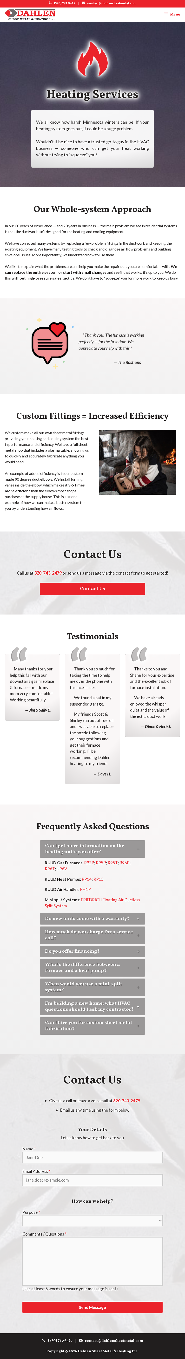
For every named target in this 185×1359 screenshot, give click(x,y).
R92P (89, 862)
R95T (113, 862)
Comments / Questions (44, 1234)
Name (29, 1148)
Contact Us (92, 588)
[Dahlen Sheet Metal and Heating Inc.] (30, 15)
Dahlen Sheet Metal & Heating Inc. (108, 1351)
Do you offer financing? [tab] (72, 951)
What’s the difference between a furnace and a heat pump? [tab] (82, 967)
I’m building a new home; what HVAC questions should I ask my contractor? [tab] (89, 1006)
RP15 (98, 879)
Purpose (31, 1212)
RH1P (85, 889)
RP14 (87, 879)
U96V (62, 868)
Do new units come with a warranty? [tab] (87, 918)
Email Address (36, 1171)
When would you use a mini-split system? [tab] (83, 987)
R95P (101, 862)
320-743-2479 (48, 573)
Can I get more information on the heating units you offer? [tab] (84, 849)
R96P (124, 862)
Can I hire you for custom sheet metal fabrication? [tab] (88, 1025)
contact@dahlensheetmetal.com (110, 3)
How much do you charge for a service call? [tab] (89, 935)
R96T (50, 868)
